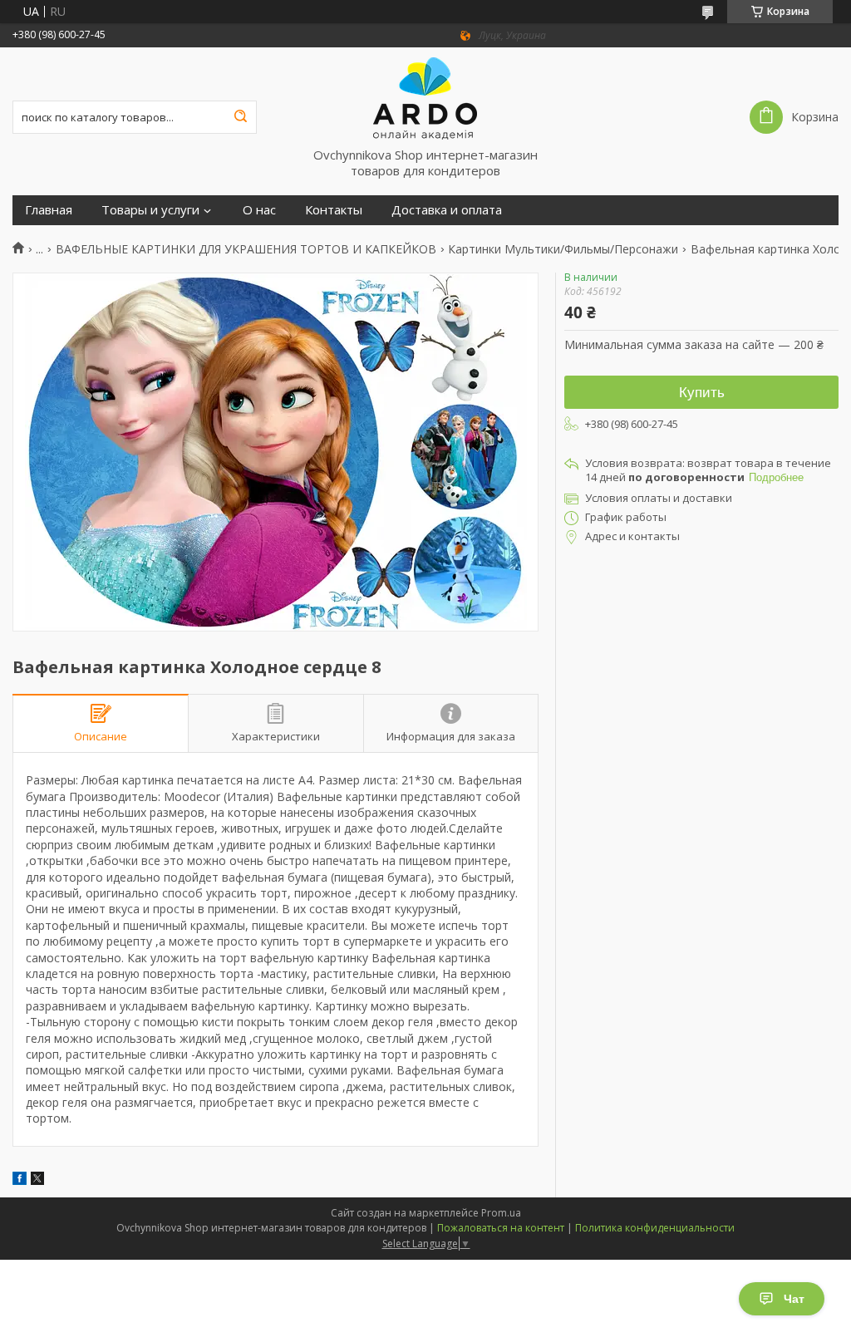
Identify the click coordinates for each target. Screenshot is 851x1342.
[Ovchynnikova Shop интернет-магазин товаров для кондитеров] (425, 97)
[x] (37, 1180)
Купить (702, 393)
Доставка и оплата (446, 210)
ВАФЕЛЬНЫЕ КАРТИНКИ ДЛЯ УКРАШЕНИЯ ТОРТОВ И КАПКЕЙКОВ (246, 249)
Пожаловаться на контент (500, 1228)
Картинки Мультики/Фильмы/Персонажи (563, 249)
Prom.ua (501, 1213)
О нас (259, 210)
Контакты (333, 210)
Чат (794, 1298)
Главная (48, 210)
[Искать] (240, 117)
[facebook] (19, 1180)
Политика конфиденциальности (655, 1228)
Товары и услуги (150, 210)
